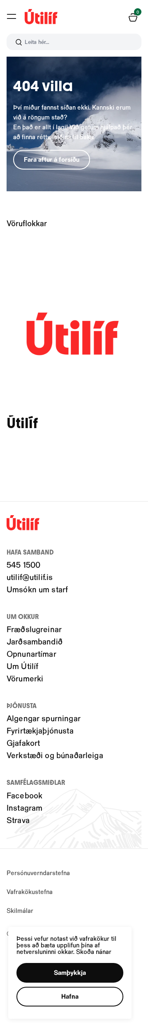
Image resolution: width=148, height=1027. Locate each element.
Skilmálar (20, 910)
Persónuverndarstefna (38, 872)
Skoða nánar (93, 951)
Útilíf (22, 423)
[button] (11, 16)
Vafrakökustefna (30, 891)
